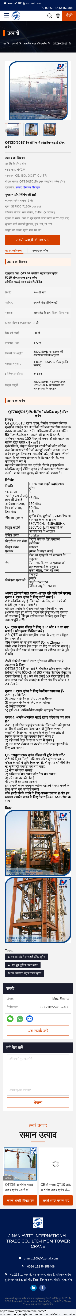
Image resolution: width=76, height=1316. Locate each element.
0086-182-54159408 (58, 8)
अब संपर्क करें (38, 1030)
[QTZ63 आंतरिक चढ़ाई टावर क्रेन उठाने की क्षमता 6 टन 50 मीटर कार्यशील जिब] (19, 1164)
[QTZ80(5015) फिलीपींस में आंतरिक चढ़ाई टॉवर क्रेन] (38, 90)
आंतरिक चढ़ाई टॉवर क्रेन (35, 43)
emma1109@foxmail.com (25, 3)
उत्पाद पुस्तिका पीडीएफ (28, 187)
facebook (42, 1288)
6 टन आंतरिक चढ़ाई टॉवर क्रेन (24, 973)
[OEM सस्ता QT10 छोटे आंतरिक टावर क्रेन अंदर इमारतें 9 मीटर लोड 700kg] (54, 1164)
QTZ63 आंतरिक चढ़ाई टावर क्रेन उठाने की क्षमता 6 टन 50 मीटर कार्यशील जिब (18, 1187)
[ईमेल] (29, 1019)
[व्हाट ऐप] (20, 1019)
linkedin (33, 1288)
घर (4, 43)
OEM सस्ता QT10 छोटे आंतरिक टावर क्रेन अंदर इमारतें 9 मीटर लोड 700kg (54, 1187)
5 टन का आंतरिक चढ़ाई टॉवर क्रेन (26, 956)
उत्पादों (15, 43)
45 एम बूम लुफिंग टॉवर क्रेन (23, 965)
